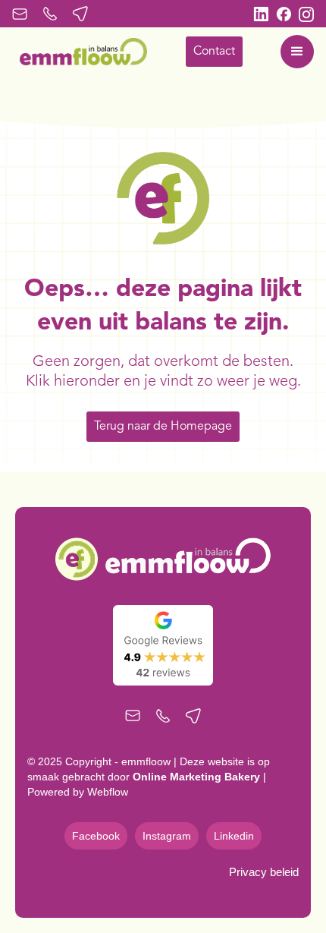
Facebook (96, 836)
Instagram (167, 836)
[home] (79, 51)
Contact (214, 52)
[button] (297, 51)
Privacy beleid (264, 871)
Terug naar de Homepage (163, 427)
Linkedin (234, 836)
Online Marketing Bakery (196, 777)
